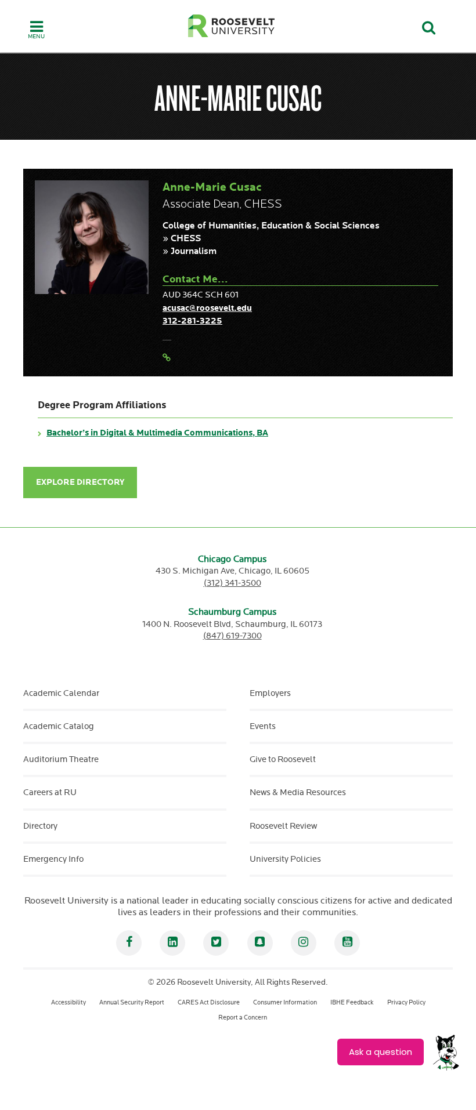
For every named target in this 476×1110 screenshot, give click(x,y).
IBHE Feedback (352, 1002)
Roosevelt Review (283, 826)
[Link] (167, 358)
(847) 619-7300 (232, 636)
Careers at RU (50, 792)
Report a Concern (242, 1017)
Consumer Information (285, 1002)
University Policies (285, 859)
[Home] (231, 25)
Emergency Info (53, 859)
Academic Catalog (58, 726)
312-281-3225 (192, 321)
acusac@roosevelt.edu (207, 308)
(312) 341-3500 (232, 583)
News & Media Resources (298, 792)
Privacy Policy (406, 1002)
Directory (40, 826)
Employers (270, 693)
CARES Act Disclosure (209, 1002)
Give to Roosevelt (283, 759)
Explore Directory (80, 482)
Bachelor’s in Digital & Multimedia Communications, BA (157, 432)
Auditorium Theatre (61, 759)
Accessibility (68, 1002)
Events (263, 726)
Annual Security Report (131, 1002)
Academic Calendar (61, 693)
